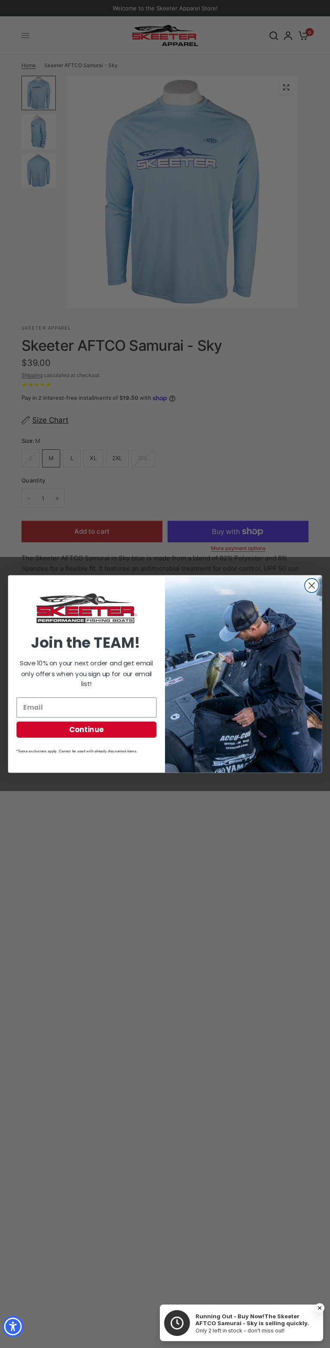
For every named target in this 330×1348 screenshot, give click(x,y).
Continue (86, 729)
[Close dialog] (312, 585)
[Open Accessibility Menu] (13, 1326)
